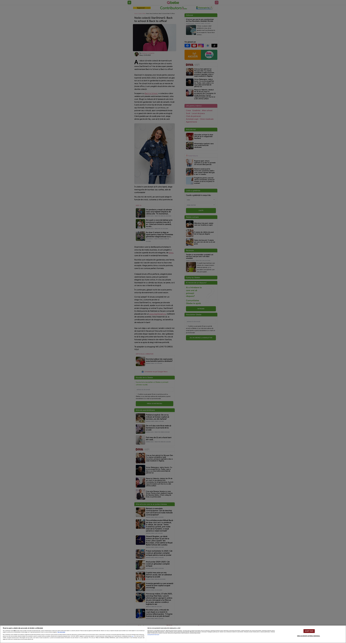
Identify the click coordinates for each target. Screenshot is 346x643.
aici (133, 636)
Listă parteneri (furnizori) (153, 634)
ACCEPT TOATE (309, 631)
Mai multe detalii (61, 632)
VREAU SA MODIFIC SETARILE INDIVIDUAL (308, 636)
